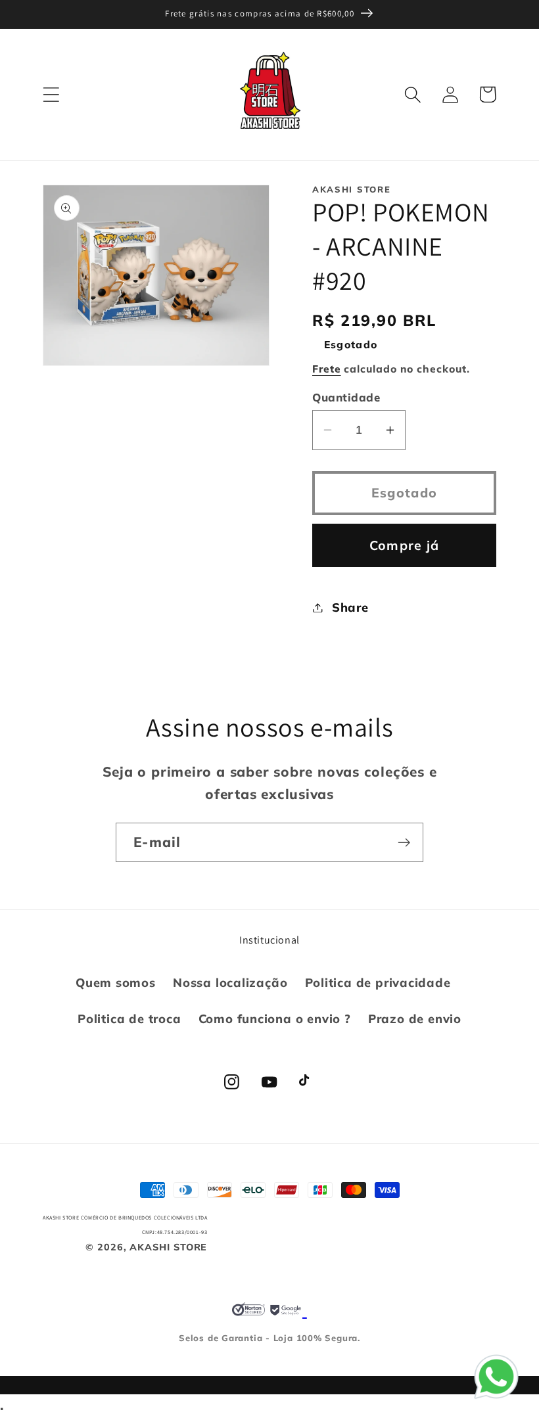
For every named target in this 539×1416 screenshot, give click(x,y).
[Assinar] (404, 843)
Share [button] (350, 607)
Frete (326, 368)
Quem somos (116, 982)
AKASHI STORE (168, 1247)
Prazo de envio (414, 1018)
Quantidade (346, 397)
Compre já (404, 545)
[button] (51, 94)
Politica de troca (129, 1018)
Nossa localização (230, 982)
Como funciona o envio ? (275, 1018)
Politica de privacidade (378, 982)
